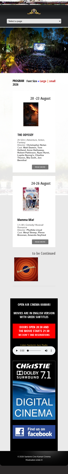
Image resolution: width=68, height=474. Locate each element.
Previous (3, 49)
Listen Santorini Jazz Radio (34, 345)
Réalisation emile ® (34, 460)
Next (65, 49)
